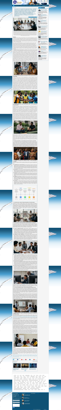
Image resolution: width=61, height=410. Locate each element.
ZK (44, 389)
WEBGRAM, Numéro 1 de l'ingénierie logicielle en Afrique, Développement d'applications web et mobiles (23, 409)
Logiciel (44, 381)
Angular (23, 375)
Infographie (20, 381)
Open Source (15, 383)
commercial (24, 376)
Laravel (41, 381)
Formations (33, 5)
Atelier (34, 375)
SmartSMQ (18, 387)
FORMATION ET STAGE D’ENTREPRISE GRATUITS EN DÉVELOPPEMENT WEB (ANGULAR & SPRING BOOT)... (44, 47)
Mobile (27, 5)
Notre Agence (36, 382)
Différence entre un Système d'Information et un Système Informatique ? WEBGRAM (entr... (44, 10)
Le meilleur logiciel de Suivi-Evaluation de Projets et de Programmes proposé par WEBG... (44, 56)
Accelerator (15, 375)
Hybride (14, 381)
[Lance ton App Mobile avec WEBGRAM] (40, 52)
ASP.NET (31, 375)
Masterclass (15, 382)
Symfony (28, 388)
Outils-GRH (28, 383)
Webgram (47, 409)
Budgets (18, 376)
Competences (28, 376)
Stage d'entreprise (33, 387)
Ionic (25, 381)
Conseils (36, 376)
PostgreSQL (33, 383)
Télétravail (32, 389)
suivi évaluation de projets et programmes (18, 388)
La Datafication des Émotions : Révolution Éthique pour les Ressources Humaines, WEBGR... (32, 369)
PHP (30, 383)
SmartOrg (15, 387)
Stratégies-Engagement (38, 387)
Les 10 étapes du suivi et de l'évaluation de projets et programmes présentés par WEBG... (44, 21)
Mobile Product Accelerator (22, 382)
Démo (42, 376)
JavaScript (31, 381)
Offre (43, 382)
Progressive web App (45, 383)
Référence (37, 5)
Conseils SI (40, 376)
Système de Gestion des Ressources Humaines (34, 388)
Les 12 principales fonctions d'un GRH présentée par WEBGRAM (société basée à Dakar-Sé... (44, 36)
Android (20, 375)
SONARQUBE (25, 387)
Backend (43, 375)
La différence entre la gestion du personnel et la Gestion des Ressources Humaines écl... (44, 31)
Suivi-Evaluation (24, 388)
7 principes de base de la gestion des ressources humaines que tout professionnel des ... (44, 26)
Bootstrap (15, 376)
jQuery (35, 381)
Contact (40, 5)
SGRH (17, 358)
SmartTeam (19, 358)
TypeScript (36, 389)
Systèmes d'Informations (22, 5)
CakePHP (21, 376)
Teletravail (29, 389)
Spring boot (29, 387)
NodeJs (33, 382)
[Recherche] (47, 5)
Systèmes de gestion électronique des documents (18, 389)
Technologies (30, 5)
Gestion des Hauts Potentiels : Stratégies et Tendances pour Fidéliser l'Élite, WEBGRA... (24, 369)
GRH (15, 358)
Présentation (40, 383)
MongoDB (28, 382)
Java (27, 381)
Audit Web (37, 375)
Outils (25, 383)
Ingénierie (23, 381)
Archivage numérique (27, 375)
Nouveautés (40, 382)
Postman (37, 383)
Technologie (26, 389)
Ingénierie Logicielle (17, 5)
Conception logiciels (32, 376)
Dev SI (45, 376)
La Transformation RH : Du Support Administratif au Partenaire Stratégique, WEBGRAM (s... (16, 369)
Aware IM (40, 375)
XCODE (42, 389)
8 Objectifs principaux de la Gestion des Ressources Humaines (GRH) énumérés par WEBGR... (44, 15)
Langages (38, 381)
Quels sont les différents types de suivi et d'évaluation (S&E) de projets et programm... (44, 42)
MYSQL (30, 382)
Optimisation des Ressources (20, 383)
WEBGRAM (39, 389)
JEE (33, 381)
